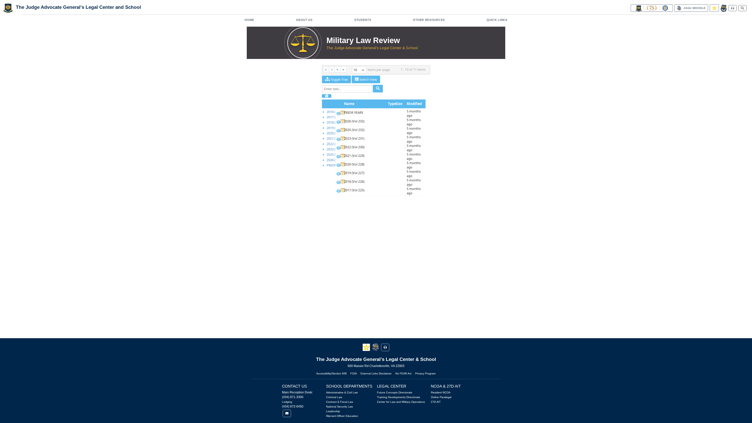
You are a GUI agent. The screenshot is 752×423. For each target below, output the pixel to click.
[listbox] (359, 70)
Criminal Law (334, 397)
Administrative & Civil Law (342, 392)
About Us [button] (304, 20)
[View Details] (338, 113)
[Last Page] (343, 69)
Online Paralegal (441, 397)
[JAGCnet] (723, 8)
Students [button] (362, 20)
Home (249, 20)
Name (349, 103)
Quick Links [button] (497, 20)
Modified (414, 103)
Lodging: (287, 401)
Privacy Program (425, 373)
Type (392, 103)
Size (399, 103)
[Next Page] (338, 69)
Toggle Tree (339, 79)
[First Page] (326, 69)
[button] (367, 347)
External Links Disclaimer (376, 373)
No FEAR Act (403, 373)
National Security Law (339, 406)
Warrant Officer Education (342, 416)
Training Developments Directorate (398, 397)
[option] (380, 113)
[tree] (328, 138)
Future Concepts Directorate (394, 392)
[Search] (378, 88)
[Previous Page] (332, 69)
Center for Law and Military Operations (401, 401)
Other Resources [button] (429, 20)
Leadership (333, 411)
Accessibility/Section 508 (331, 373)
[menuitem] (249, 20)
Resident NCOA (440, 392)
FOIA (353, 373)
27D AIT (436, 401)
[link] (652, 8)
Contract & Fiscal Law (339, 401)
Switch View (368, 79)
